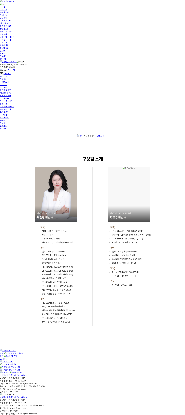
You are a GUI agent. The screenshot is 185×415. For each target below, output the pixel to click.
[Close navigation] (20, 62)
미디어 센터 (4, 45)
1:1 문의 (3, 59)
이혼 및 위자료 (5, 20)
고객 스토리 (4, 42)
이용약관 (10, 375)
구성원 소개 (4, 12)
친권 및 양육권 (5, 26)
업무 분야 (3, 18)
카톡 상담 (7, 74)
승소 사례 (3, 34)
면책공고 (3, 375)
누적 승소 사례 (5, 40)
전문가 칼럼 (4, 48)
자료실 (2, 53)
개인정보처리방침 (20, 375)
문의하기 (3, 56)
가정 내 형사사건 (6, 31)
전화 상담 (11, 70)
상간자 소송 (4, 29)
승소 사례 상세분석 (7, 37)
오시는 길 (3, 15)
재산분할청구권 (5, 23)
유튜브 (2, 51)
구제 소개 (3, 7)
